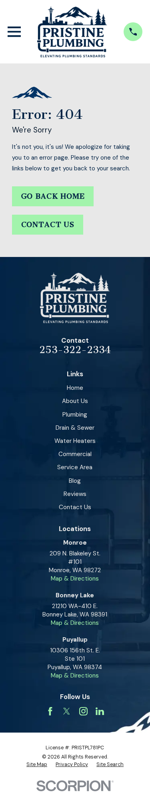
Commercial (75, 454)
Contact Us (47, 224)
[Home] (72, 31)
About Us (75, 401)
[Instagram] (83, 711)
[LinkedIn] (100, 711)
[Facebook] (50, 711)
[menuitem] (36, 764)
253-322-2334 (75, 350)
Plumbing (74, 415)
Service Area (74, 467)
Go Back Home (53, 196)
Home (75, 388)
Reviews (75, 494)
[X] (66, 711)
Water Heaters (75, 441)
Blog (75, 481)
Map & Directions (75, 579)
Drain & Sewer (75, 428)
